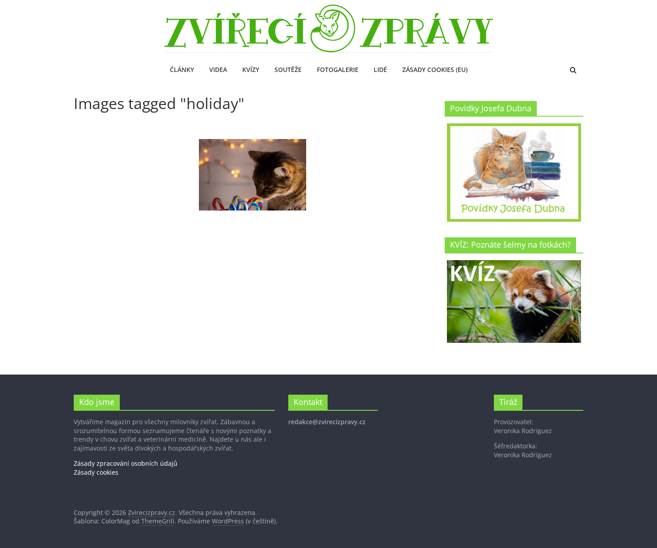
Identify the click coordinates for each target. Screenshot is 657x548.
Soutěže (288, 69)
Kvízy (250, 69)
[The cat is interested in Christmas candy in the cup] (252, 175)
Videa (218, 69)
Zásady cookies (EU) (434, 69)
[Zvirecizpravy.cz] (328, 10)
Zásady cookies (96, 472)
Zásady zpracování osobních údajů (125, 463)
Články (182, 69)
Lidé (380, 69)
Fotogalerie (337, 69)
